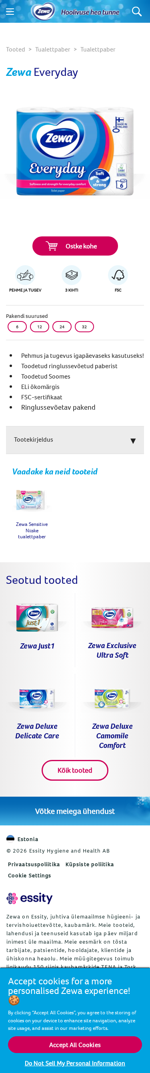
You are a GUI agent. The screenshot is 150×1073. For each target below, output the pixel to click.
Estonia (28, 839)
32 (84, 326)
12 (39, 326)
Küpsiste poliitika (90, 864)
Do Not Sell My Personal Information (75, 1063)
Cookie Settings (30, 875)
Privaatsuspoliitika (34, 864)
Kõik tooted (75, 770)
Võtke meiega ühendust (75, 811)
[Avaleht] (43, 12)
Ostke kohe (81, 246)
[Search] (137, 11)
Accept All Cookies (75, 1045)
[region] (75, 1020)
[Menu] (10, 11)
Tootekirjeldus (33, 439)
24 (62, 326)
